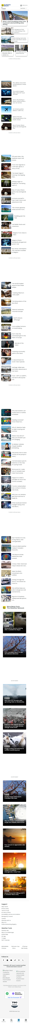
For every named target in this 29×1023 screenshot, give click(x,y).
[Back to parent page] (4, 7)
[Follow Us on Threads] (19, 960)
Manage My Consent (7, 916)
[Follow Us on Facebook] (3, 960)
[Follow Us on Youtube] (11, 960)
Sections (22, 8)
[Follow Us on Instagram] (7, 960)
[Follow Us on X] (23, 960)
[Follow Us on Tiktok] (15, 960)
